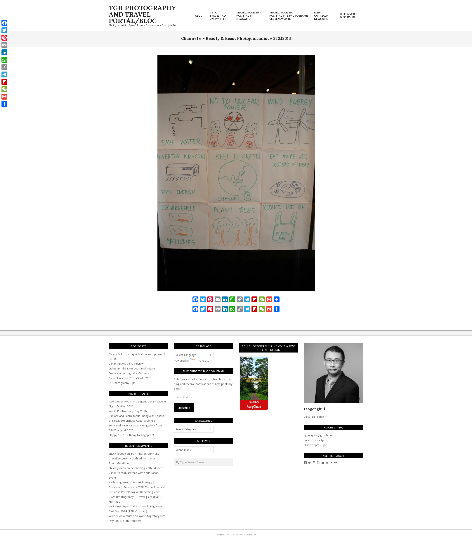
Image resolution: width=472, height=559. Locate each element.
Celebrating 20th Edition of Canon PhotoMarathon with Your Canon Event (136, 472)
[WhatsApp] (4, 59)
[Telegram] (4, 74)
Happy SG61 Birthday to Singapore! (131, 435)
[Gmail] (4, 96)
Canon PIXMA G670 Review (126, 363)
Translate (203, 360)
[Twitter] (4, 30)
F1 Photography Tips (122, 383)
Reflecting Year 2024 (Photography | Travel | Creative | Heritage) (135, 496)
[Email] (4, 45)
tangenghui (314, 409)
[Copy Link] (4, 67)
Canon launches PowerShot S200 (129, 378)
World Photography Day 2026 (128, 411)
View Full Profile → (315, 417)
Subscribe (184, 407)
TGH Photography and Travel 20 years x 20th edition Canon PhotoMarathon (134, 458)
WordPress (251, 534)
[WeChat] (4, 89)
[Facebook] (4, 23)
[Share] (4, 104)
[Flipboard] (4, 82)
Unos (232, 534)
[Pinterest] (4, 37)
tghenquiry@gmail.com (318, 435)
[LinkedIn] (4, 52)
